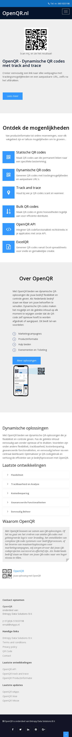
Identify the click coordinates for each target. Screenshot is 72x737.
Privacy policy (10, 646)
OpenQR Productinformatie (17, 678)
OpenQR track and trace (16, 673)
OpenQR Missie (11, 700)
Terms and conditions (14, 642)
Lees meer (12, 96)
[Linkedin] (28, 729)
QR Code (7, 651)
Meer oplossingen (26, 360)
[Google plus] (43, 729)
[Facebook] (12, 729)
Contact (7, 655)
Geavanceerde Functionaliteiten (28, 502)
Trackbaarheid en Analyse (25, 484)
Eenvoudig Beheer (21, 511)
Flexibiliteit (17, 474)
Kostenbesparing (20, 493)
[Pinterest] (36, 729)
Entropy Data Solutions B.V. (17, 638)
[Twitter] (20, 729)
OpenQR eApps (11, 691)
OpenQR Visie (10, 696)
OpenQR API (9, 669)
